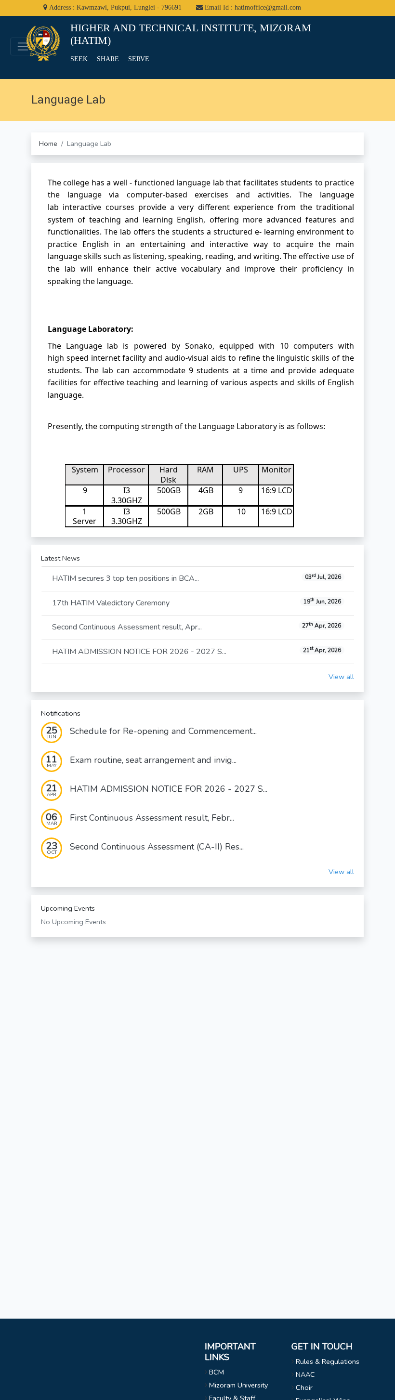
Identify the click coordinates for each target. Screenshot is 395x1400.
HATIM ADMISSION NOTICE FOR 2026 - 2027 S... (196, 651)
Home (48, 143)
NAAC (305, 1374)
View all (341, 676)
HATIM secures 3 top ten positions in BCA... (196, 578)
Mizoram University (238, 1385)
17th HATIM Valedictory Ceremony (196, 602)
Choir (304, 1387)
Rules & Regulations (327, 1361)
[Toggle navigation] (23, 46)
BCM (216, 1372)
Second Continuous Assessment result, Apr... (196, 627)
